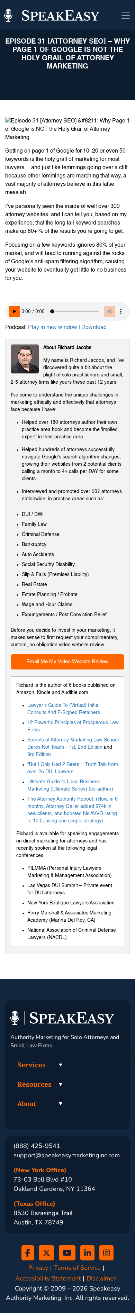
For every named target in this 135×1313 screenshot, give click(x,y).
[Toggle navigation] (125, 15)
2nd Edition (90, 747)
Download (94, 327)
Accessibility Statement (48, 1278)
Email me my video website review (67, 661)
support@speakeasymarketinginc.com (67, 1155)
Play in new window (52, 327)
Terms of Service (77, 1268)
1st (72, 747)
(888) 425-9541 (37, 1146)
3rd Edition (39, 754)
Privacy (38, 1268)
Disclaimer (101, 1278)
